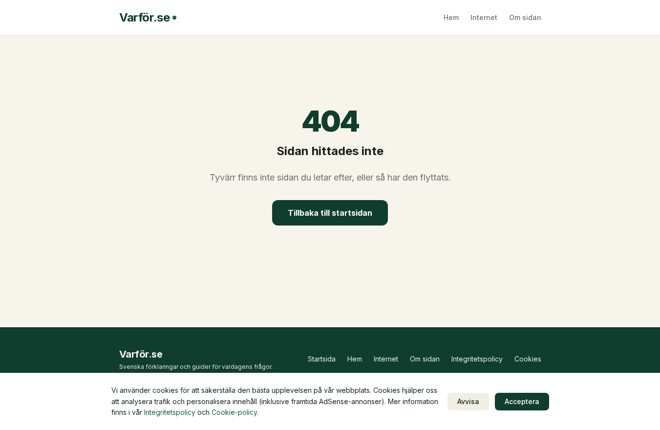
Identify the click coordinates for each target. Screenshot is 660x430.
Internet (483, 17)
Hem (451, 17)
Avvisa (468, 401)
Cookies (527, 359)
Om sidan (525, 17)
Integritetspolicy (477, 359)
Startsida (322, 359)
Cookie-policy (234, 412)
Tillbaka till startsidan (330, 213)
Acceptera (522, 401)
